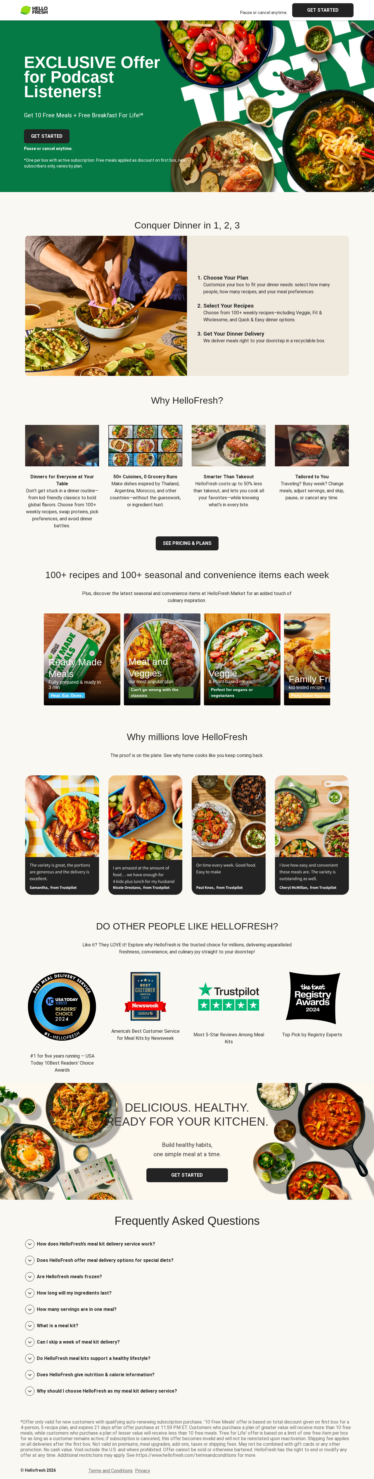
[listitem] (62, 472)
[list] (187, 659)
